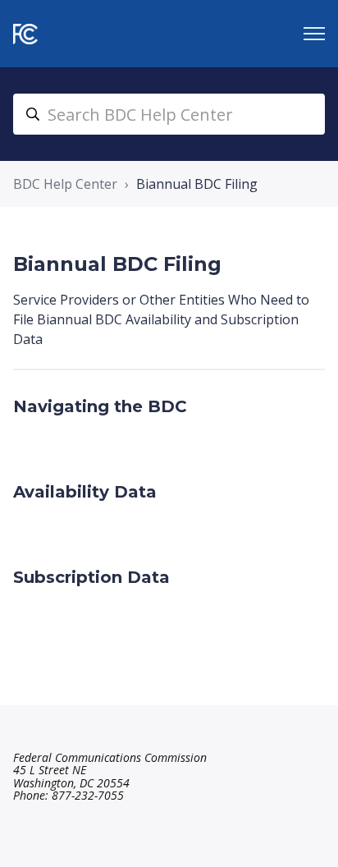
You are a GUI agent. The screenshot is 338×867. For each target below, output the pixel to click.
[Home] (25, 34)
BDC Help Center (65, 184)
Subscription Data (91, 577)
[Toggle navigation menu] (314, 34)
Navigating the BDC (100, 406)
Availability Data (85, 492)
